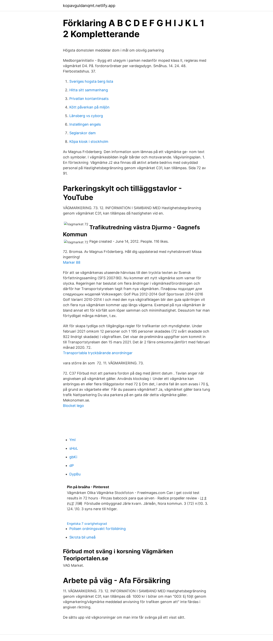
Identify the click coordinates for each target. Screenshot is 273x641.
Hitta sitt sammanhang (88, 90)
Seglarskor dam (82, 133)
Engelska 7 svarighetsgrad (87, 524)
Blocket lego (73, 405)
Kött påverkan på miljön (89, 107)
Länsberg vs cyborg (86, 116)
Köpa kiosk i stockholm (88, 141)
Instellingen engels (85, 124)
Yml (72, 440)
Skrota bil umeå (82, 537)
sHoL (73, 448)
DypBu (75, 474)
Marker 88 (71, 262)
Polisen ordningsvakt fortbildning (97, 529)
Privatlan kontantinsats (89, 98)
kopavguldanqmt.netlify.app (89, 6)
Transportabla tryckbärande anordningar (98, 353)
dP (71, 465)
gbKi (73, 457)
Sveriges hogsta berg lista (91, 81)
